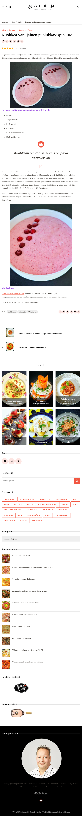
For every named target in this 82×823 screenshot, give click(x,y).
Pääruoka (30, 516)
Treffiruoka (46, 522)
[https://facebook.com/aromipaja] (5, 468)
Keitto (62, 511)
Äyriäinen (8, 527)
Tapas (32, 522)
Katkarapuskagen (45, 511)
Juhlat (4, 30)
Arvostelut (44, 505)
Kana (6, 511)
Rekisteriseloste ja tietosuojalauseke (59, 818)
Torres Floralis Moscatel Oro (14, 300)
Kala (72, 505)
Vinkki (75, 522)
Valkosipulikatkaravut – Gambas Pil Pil (28, 656)
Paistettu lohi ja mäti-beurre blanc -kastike (14, 409)
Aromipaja (43, 5)
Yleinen (31, 30)
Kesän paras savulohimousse (41, 447)
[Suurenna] (69, 68)
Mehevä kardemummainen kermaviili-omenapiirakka (35, 573)
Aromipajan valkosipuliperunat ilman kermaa (31, 597)
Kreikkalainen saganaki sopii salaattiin (68, 447)
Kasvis (29, 511)
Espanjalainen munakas (21, 633)
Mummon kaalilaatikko (22, 562)
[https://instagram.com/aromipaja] (11, 468)
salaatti (72, 516)
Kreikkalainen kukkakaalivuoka (25, 621)
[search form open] (78, 7)
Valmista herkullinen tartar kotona (26, 609)
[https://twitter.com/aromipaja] (18, 468)
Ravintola (45, 516)
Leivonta (12, 30)
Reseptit (22, 30)
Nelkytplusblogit (12, 516)
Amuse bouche (26, 505)
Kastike (17, 511)
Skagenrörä (19, 522)
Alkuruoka (9, 505)
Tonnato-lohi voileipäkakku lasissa (41, 409)
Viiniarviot (35, 318)
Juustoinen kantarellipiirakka (24, 585)
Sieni (6, 522)
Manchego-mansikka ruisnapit (14, 447)
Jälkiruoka (13, 318)
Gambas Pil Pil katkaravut (22, 644)
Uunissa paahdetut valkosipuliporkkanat (29, 668)
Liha (72, 511)
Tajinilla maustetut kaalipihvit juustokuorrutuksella (68, 408)
